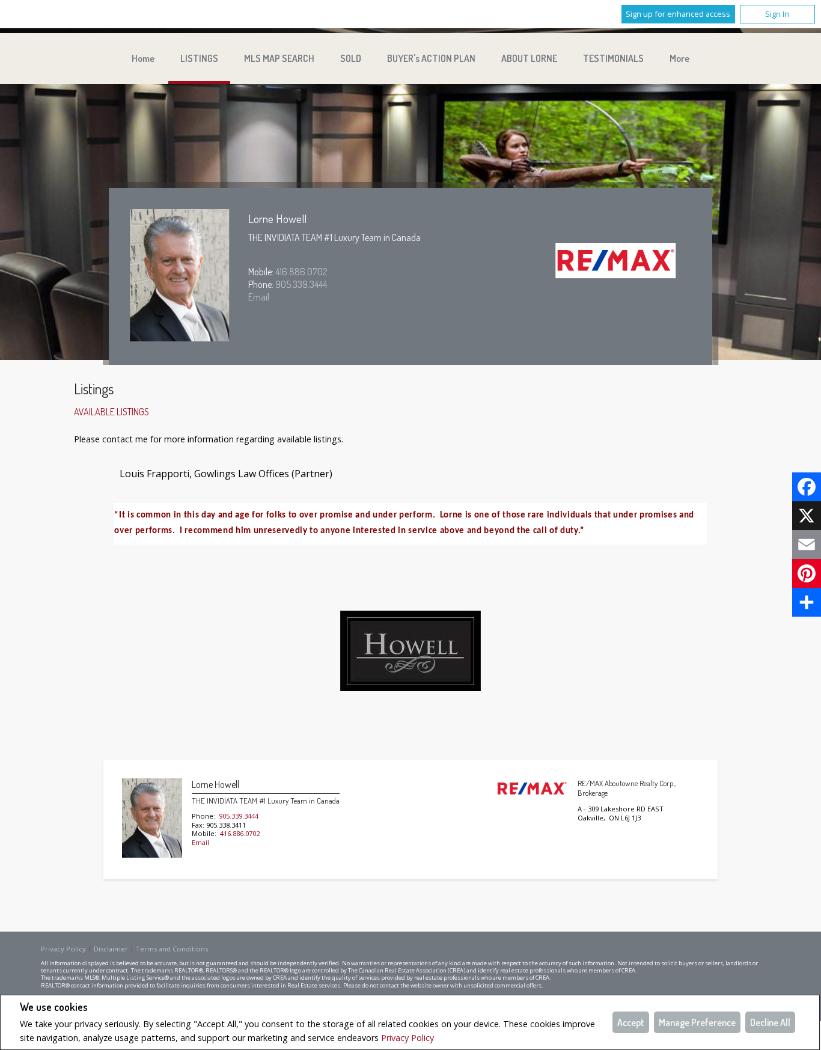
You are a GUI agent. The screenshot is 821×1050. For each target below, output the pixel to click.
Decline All (770, 1022)
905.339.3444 (301, 284)
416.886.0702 (301, 272)
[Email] (806, 544)
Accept (630, 1022)
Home (143, 58)
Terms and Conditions (172, 948)
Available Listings (111, 412)
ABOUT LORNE (529, 58)
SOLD (350, 58)
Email (258, 297)
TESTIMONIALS (613, 58)
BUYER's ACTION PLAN (431, 58)
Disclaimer (111, 948)
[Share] (806, 602)
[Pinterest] (806, 573)
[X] (806, 515)
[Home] (616, 261)
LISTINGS (199, 58)
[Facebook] (806, 486)
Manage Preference (697, 1022)
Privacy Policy (407, 1037)
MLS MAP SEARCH (279, 58)
